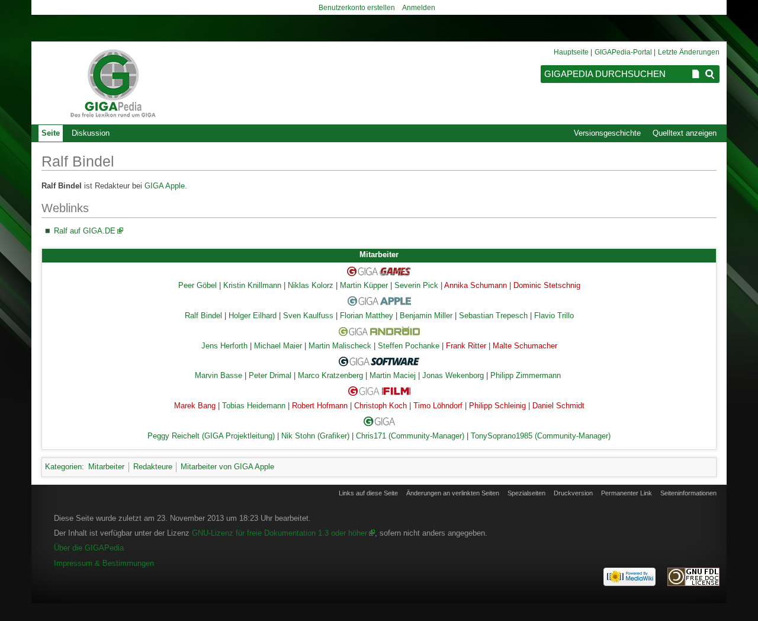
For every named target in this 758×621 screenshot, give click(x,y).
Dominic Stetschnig (546, 285)
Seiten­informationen (688, 493)
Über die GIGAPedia (89, 547)
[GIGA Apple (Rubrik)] (379, 301)
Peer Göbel (197, 285)
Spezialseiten (526, 493)
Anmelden (418, 8)
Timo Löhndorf (437, 406)
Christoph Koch (380, 406)
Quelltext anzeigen (685, 133)
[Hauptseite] (112, 82)
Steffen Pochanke (408, 346)
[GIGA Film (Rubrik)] (379, 391)
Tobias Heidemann (253, 406)
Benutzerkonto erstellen (357, 8)
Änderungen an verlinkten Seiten (452, 493)
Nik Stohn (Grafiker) (315, 436)
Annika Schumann (475, 285)
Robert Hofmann (320, 406)
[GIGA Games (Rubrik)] (379, 271)
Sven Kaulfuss (308, 316)
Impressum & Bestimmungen (104, 563)
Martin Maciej (393, 376)
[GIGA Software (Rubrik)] (379, 361)
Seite (50, 133)
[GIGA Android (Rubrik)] (379, 330)
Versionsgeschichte (607, 133)
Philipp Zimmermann (525, 376)
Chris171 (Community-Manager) (410, 436)
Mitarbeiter (106, 466)
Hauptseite (571, 52)
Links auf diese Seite (368, 493)
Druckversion (573, 493)
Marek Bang (195, 406)
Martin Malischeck (340, 346)
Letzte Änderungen (689, 52)
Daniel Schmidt (558, 406)
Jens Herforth (224, 346)
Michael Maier (278, 346)
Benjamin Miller (426, 316)
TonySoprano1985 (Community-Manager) (541, 436)
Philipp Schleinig (497, 406)
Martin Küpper (364, 285)
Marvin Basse (218, 376)
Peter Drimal (270, 376)
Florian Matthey (366, 316)
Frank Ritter (466, 346)
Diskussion (91, 133)
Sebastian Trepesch (493, 316)
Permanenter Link (626, 493)
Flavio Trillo (554, 316)
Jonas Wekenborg (453, 376)
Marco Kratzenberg (330, 376)
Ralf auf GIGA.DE (84, 230)
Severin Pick (416, 285)
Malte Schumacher (525, 346)
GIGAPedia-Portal (623, 52)
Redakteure (152, 466)
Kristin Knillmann (252, 285)
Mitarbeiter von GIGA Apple (227, 466)
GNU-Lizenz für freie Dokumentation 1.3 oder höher (279, 533)
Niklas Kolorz (310, 285)
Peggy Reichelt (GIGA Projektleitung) (211, 436)
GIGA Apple (164, 185)
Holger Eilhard (253, 316)
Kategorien (63, 466)
